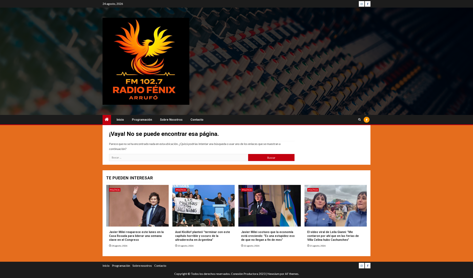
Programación (142, 119)
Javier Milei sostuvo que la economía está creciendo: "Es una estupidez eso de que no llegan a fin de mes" (268, 236)
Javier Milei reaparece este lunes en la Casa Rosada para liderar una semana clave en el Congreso (136, 236)
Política (115, 189)
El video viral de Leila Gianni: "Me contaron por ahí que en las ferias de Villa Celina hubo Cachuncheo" (333, 236)
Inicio (120, 119)
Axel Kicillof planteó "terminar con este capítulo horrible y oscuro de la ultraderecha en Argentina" (202, 236)
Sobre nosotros (171, 119)
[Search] (359, 119)
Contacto (196, 119)
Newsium (273, 273)
